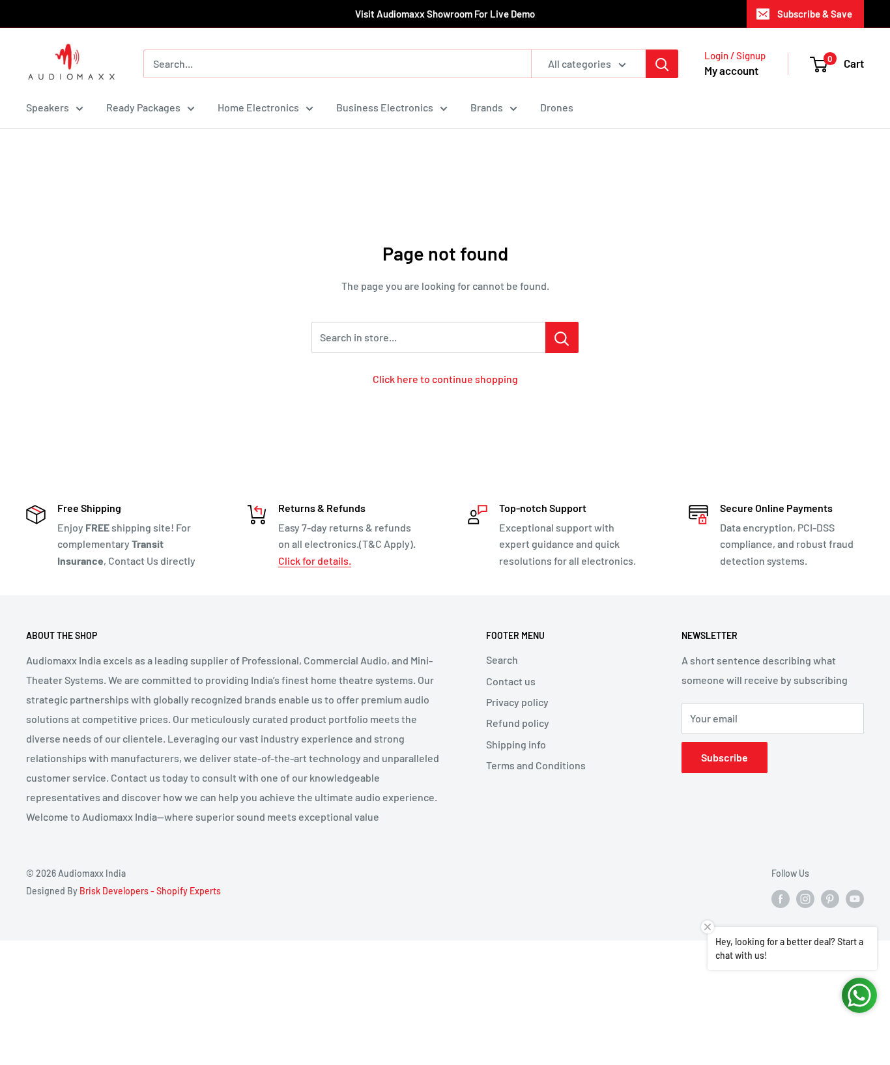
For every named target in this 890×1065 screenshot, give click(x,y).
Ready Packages (143, 107)
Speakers (47, 107)
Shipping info (516, 744)
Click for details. (314, 560)
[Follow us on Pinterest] (830, 899)
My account (731, 70)
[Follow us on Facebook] (780, 899)
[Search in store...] (562, 337)
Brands (486, 107)
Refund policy (517, 723)
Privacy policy (517, 702)
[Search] (662, 64)
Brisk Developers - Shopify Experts (150, 890)
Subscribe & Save (814, 14)
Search (502, 659)
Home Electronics (258, 107)
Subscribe (724, 757)
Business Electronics (384, 107)
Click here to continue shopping (445, 379)
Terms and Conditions (536, 765)
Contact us (511, 681)
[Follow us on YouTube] (855, 899)
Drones (556, 107)
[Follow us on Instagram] (805, 899)
